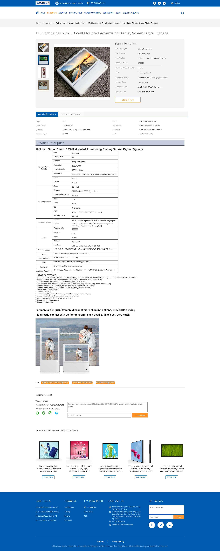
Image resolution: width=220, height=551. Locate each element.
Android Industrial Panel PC (46, 520)
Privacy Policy (118, 541)
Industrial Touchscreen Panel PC (48, 507)
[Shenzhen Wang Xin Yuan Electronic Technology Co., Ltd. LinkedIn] (165, 3)
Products (52, 13)
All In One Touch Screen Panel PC (48, 511)
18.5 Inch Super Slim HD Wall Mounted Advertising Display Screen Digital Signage (123, 23)
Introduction (69, 507)
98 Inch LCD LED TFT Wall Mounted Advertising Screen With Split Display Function (172, 468)
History (67, 511)
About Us (63, 13)
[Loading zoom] (82, 72)
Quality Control (92, 13)
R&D (85, 516)
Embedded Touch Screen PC (46, 516)
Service (67, 516)
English (177, 3)
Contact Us (108, 13)
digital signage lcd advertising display (55, 382)
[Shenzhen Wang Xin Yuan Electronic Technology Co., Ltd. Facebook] (155, 3)
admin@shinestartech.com (71, 3)
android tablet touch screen (82, 382)
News (118, 13)
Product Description (71, 114)
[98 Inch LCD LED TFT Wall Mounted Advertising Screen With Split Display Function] (172, 450)
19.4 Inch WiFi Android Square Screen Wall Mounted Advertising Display (48, 468)
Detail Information (47, 114)
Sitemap (100, 541)
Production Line (90, 507)
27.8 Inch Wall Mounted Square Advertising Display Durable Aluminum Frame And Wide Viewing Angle (110, 470)
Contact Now (128, 99)
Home (42, 13)
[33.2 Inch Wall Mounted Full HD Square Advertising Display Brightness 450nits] (141, 450)
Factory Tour (75, 13)
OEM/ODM (88, 511)
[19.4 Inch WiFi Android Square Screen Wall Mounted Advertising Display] (49, 450)
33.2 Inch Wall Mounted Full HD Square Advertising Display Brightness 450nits (141, 468)
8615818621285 (53, 408)
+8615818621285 (57, 405)
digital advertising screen (105, 382)
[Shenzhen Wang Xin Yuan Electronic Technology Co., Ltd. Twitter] (160, 3)
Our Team (68, 520)
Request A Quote (130, 13)
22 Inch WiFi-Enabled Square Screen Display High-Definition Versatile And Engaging (79, 470)
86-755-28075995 (98, 3)
